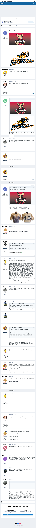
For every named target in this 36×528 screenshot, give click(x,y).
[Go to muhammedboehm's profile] (5, 101)
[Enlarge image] (20, 39)
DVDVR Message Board (6, 1)
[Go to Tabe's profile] (5, 262)
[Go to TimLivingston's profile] (5, 73)
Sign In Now (25, 514)
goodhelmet (5, 241)
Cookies (22, 525)
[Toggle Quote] (10, 99)
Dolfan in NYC (5, 226)
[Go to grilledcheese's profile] (5, 483)
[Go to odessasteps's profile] (5, 142)
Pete (5, 153)
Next (10, 25)
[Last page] (12, 25)
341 (5, 463)
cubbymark (5, 444)
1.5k (5, 487)
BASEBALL (11, 22)
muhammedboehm (5, 97)
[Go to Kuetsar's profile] (5, 304)
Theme (14, 525)
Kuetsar (5, 301)
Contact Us (18, 525)
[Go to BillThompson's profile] (5, 459)
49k (5, 146)
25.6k (5, 235)
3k (5, 105)
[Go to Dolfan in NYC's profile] (5, 229)
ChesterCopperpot (8, 21)
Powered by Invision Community (18, 526)
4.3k (5, 37)
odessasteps (5, 138)
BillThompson (5, 455)
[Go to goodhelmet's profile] (5, 244)
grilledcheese (5, 479)
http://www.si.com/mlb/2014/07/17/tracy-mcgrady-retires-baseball (18, 231)
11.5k (5, 266)
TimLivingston (5, 69)
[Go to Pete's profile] (5, 156)
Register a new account (10, 514)
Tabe (5, 258)
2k (5, 452)
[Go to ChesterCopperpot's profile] (2, 22)
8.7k (5, 308)
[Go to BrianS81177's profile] (5, 85)
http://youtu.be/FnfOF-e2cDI (13, 381)
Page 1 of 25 (15, 25)
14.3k (5, 371)
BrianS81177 (5, 81)
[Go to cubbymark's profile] (5, 448)
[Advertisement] (11, 11)
